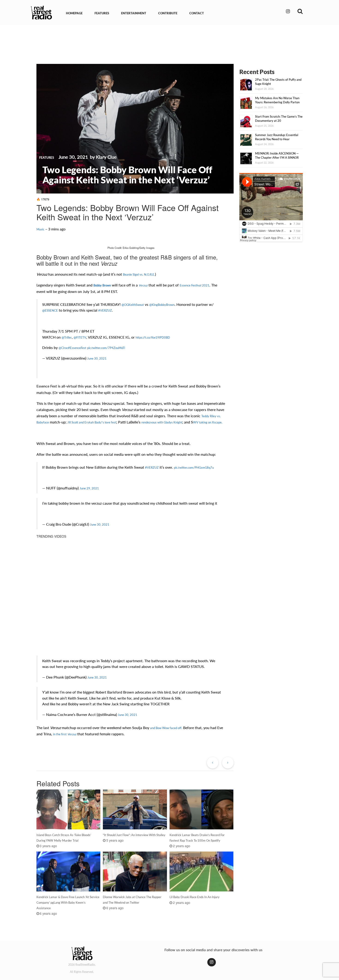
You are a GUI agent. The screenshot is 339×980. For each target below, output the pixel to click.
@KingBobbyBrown (162, 305)
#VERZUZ (105, 310)
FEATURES (102, 13)
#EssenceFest (77, 348)
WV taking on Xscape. (207, 422)
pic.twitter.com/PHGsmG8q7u (194, 467)
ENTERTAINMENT (133, 13)
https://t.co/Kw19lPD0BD (153, 337)
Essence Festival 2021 (194, 285)
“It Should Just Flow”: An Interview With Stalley (134, 835)
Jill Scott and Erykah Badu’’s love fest (91, 422)
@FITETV (80, 337)
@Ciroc (63, 348)
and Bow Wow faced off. (166, 728)
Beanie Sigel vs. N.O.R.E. (139, 274)
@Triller (67, 337)
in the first (64, 734)
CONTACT (196, 13)
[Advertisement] (169, 41)
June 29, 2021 (89, 488)
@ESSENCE (50, 310)
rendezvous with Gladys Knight (161, 422)
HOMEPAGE (74, 13)
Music (40, 229)
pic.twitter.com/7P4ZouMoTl (106, 348)
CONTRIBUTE (167, 13)
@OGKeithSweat (133, 305)
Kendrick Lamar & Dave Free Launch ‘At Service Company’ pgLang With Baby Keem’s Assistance (67, 902)
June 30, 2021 (97, 358)
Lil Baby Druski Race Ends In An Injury (195, 897)
